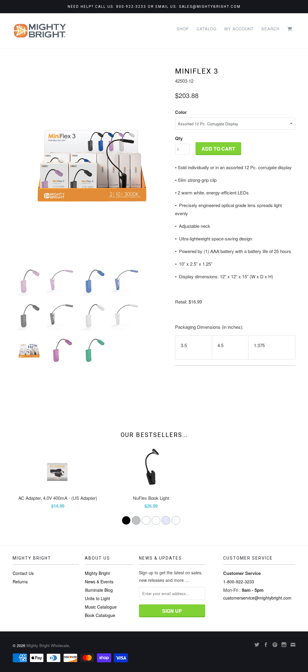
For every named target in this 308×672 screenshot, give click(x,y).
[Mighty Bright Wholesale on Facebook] (265, 644)
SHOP (183, 29)
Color (181, 112)
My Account (239, 29)
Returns (20, 582)
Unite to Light (97, 598)
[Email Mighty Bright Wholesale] (293, 644)
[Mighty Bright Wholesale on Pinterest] (275, 644)
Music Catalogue (101, 607)
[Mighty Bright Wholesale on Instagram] (284, 644)
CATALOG (207, 29)
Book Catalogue (100, 615)
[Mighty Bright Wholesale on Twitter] (256, 644)
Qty (179, 138)
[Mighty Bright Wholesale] (40, 31)
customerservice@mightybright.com (257, 598)
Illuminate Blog (99, 590)
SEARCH (270, 29)
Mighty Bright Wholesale (47, 645)
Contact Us (23, 573)
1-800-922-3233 (238, 582)
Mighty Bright (97, 573)
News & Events (99, 582)
